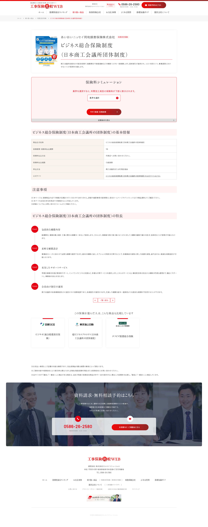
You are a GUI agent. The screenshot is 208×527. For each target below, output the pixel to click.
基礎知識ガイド (142, 12)
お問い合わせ (72, 489)
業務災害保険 (116, 480)
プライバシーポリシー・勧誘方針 (92, 489)
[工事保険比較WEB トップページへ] (46, 6)
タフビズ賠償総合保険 (122, 336)
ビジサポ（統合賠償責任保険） (47, 336)
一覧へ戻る (104, 300)
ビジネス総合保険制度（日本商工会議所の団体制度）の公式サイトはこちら (133, 176)
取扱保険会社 (95, 12)
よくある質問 (126, 12)
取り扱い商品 (78, 12)
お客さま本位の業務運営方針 (117, 489)
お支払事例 (111, 12)
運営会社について (161, 12)
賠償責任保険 (41, 18)
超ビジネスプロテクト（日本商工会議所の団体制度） (85, 336)
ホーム (41, 12)
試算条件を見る (104, 120)
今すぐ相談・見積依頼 (98, 112)
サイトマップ (136, 489)
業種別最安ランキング (58, 12)
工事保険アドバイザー (113, 484)
